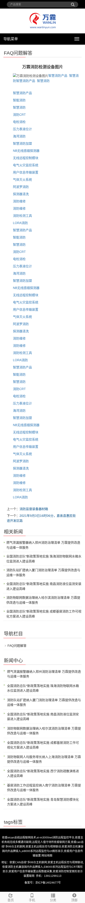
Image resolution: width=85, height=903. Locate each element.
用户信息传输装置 (25, 172)
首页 (10, 900)
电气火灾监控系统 (25, 165)
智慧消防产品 (57, 75)
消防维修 (19, 201)
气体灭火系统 (22, 179)
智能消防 (19, 100)
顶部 (74, 900)
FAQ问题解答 (17, 645)
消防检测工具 (22, 215)
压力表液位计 (22, 129)
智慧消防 (43, 81)
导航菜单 (10, 39)
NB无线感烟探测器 (26, 150)
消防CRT (19, 114)
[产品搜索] (72, 3)
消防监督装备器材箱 (33, 509)
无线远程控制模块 (25, 158)
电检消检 (19, 122)
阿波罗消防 (21, 187)
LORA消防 (20, 223)
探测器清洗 (21, 194)
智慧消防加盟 (22, 143)
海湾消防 (19, 136)
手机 (32, 900)
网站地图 (46, 855)
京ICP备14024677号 (48, 882)
